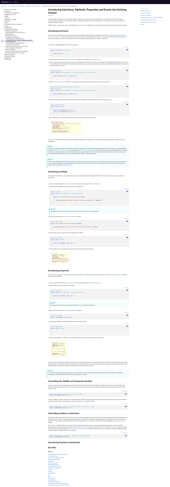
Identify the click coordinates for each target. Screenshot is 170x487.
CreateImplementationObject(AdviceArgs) (58, 454)
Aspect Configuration (10, 49)
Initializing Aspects (9, 34)
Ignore (115, 427)
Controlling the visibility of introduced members (152, 17)
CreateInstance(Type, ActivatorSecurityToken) (58, 485)
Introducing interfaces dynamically (149, 22)
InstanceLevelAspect (71, 59)
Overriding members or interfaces (148, 19)
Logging (6, 16)
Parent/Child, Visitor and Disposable (13, 24)
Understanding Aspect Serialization (13, 47)
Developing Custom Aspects (11, 29)
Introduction (7, 11)
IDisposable (51, 36)
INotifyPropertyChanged (120, 35)
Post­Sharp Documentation (10, 9)
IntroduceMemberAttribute (70, 216)
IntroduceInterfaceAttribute (59, 81)
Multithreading (8, 27)
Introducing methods (145, 13)
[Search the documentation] (167, 2)
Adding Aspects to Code (10, 14)
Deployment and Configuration (12, 12)
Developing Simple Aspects (11, 30)
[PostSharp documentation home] (8, 6)
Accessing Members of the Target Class (15, 43)
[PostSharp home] (6, 2)
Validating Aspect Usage (11, 35)
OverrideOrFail (71, 428)
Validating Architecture (10, 54)
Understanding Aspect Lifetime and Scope (15, 32)
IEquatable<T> (57, 36)
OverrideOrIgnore (81, 428)
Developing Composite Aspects (12, 37)
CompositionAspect (52, 456)
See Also (142, 24)
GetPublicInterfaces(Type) (54, 481)
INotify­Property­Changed (10, 19)
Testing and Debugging (10, 56)
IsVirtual (83, 401)
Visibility (70, 387)
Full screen (126, 67)
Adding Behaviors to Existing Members (15, 38)
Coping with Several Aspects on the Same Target (16, 46)
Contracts (7, 17)
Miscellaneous (8, 57)
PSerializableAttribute (95, 59)
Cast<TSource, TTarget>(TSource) (62, 150)
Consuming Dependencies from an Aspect (15, 52)
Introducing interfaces (146, 10)
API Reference (8, 59)
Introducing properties (146, 15)
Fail (87, 427)
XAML (6, 22)
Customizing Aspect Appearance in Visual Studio (16, 51)
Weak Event (7, 21)
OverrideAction (121, 420)
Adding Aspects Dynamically (12, 44)
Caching (6, 26)
